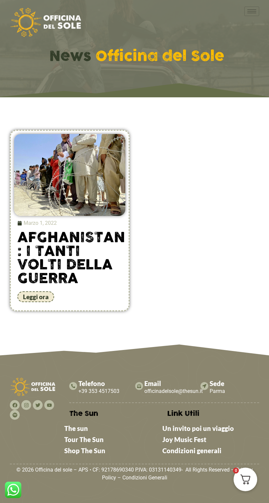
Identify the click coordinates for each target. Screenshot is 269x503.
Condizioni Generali (144, 477)
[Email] (139, 386)
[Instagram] (26, 405)
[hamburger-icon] (251, 11)
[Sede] (204, 386)
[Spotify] (15, 415)
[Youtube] (49, 405)
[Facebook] (15, 405)
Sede (217, 383)
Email (152, 383)
